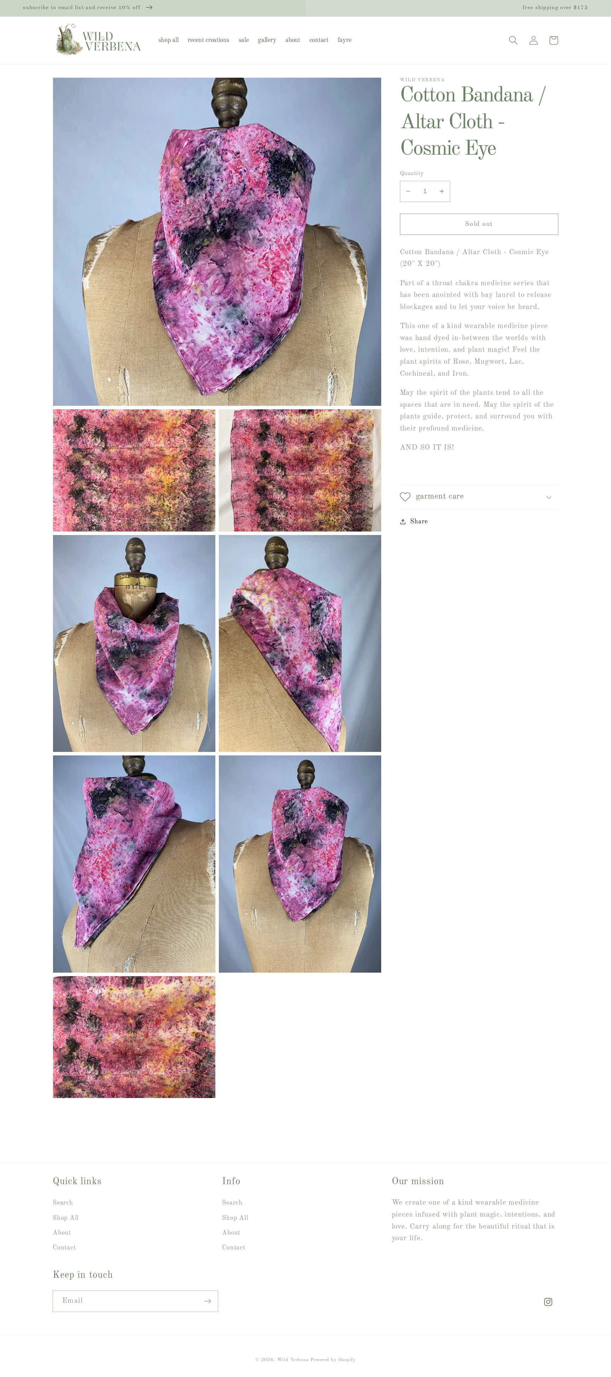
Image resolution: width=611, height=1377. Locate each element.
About (62, 1233)
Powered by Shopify (333, 1360)
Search (63, 1203)
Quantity (412, 174)
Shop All (66, 1218)
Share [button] (418, 521)
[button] (513, 40)
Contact (64, 1248)
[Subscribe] (208, 1301)
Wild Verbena (293, 1360)
